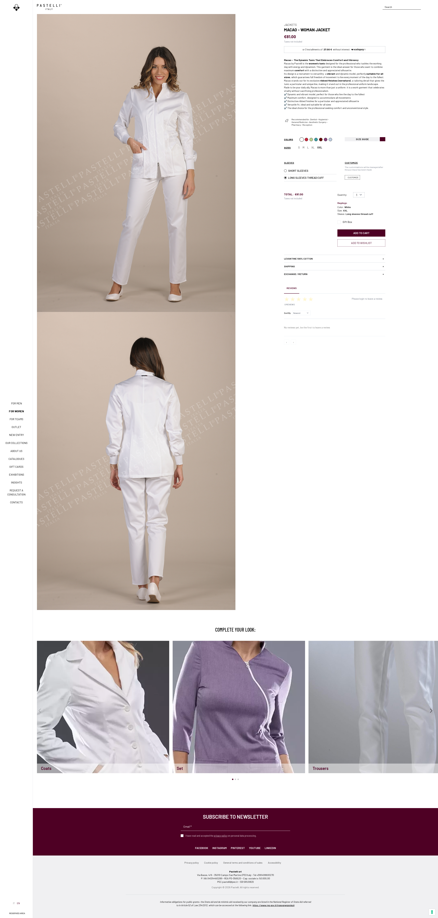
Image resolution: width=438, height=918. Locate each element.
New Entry (16, 434)
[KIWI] (311, 139)
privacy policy (220, 835)
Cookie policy (211, 862)
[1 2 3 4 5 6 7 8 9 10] (359, 194)
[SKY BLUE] (330, 139)
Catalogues (16, 458)
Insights (16, 482)
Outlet (16, 427)
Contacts (16, 502)
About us (16, 450)
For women (16, 411)
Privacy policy (191, 862)
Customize (353, 177)
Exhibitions (16, 474)
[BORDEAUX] (320, 139)
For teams (16, 419)
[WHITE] (301, 139)
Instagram (219, 848)
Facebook (201, 848)
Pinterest (238, 848)
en (18, 903)
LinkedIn (270, 848)
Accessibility (274, 862)
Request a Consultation (16, 492)
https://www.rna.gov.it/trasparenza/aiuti (273, 905)
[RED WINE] (325, 139)
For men (16, 403)
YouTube (255, 848)
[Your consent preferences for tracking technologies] (432, 912)
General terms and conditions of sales (242, 862)
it (14, 903)
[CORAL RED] (306, 139)
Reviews (292, 288)
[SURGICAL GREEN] (316, 139)
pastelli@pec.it (230, 881)
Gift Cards (16, 466)
